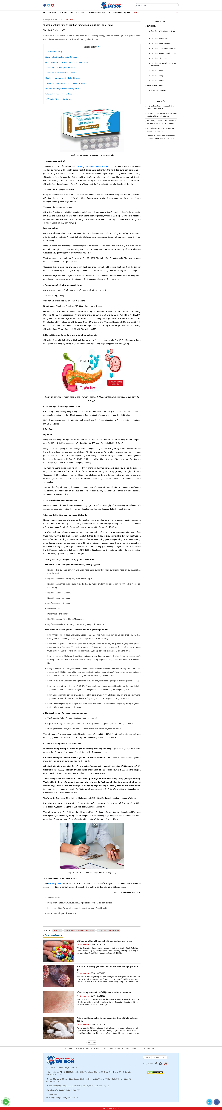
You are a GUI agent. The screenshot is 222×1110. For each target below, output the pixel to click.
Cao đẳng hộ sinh (157, 81)
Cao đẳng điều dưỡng (159, 58)
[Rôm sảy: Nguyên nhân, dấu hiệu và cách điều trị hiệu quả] (58, 1002)
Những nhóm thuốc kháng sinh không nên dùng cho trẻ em (104, 941)
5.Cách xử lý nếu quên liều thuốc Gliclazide (61, 73)
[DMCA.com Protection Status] (155, 1072)
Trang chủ (48, 19)
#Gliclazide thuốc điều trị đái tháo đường (79, 930)
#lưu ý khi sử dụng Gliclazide (108, 930)
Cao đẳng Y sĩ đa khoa (159, 38)
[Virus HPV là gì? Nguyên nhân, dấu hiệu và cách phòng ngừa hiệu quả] (58, 976)
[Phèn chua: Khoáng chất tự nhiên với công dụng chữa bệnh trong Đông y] (58, 1027)
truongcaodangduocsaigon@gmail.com (63, 1098)
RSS (164, 1057)
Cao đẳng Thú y (157, 76)
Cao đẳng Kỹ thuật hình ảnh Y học (164, 53)
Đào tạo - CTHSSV (77, 13)
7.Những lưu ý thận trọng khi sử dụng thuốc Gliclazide (65, 83)
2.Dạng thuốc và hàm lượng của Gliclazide (61, 57)
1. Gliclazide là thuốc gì (53, 52)
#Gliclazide (57, 930)
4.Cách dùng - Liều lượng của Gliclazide (60, 67)
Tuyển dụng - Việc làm (121, 13)
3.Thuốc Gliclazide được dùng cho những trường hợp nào (66, 62)
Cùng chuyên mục (53, 935)
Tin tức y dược (68, 19)
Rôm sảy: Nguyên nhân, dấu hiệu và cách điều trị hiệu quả (104, 992)
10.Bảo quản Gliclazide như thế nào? (58, 99)
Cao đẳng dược (157, 71)
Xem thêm (92, 1042)
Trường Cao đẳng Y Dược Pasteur (93, 166)
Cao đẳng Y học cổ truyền (161, 43)
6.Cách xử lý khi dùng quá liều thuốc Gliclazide (62, 78)
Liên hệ (147, 1057)
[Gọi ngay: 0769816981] (7, 1103)
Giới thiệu (52, 13)
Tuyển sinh (63, 13)
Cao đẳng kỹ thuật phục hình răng (163, 48)
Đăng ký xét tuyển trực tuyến (98, 13)
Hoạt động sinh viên (158, 90)
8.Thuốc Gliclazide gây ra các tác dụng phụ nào (62, 89)
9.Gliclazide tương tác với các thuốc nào (60, 94)
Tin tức (136, 13)
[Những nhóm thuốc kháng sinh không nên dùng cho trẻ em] (58, 950)
